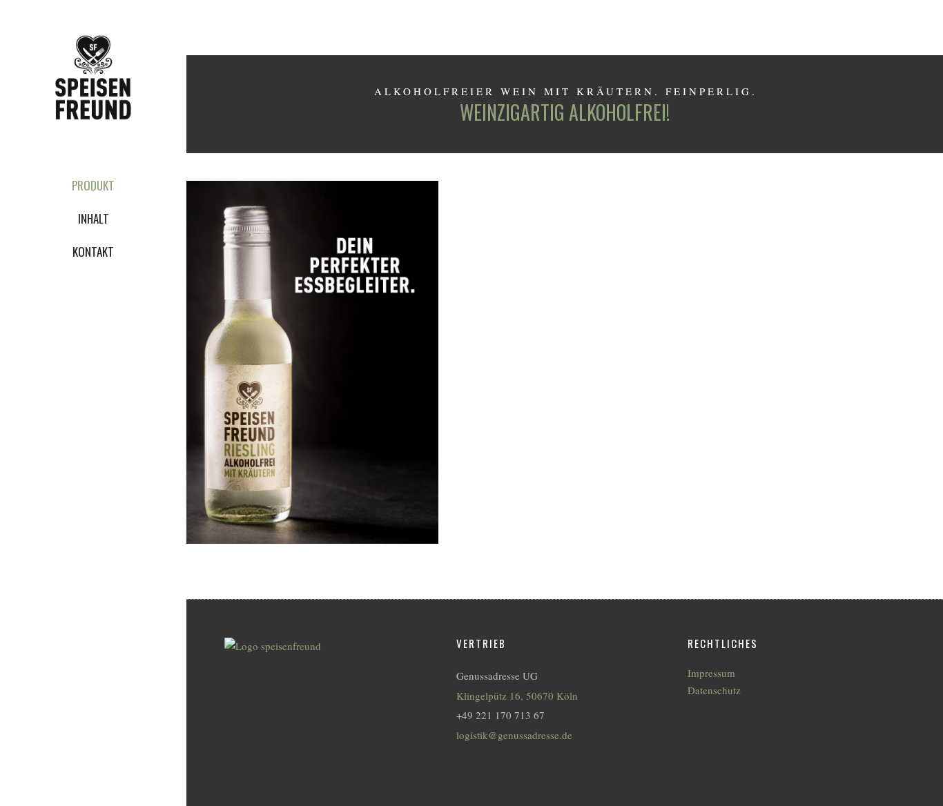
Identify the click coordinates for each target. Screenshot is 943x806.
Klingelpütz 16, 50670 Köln (517, 695)
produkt (93, 185)
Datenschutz (714, 690)
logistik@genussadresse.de (514, 735)
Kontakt (93, 251)
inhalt (93, 218)
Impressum (711, 673)
